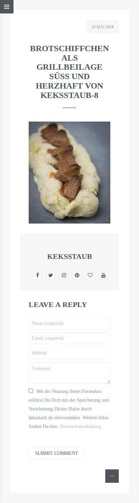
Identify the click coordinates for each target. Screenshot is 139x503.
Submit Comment (56, 453)
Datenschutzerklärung (80, 426)
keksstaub (69, 256)
